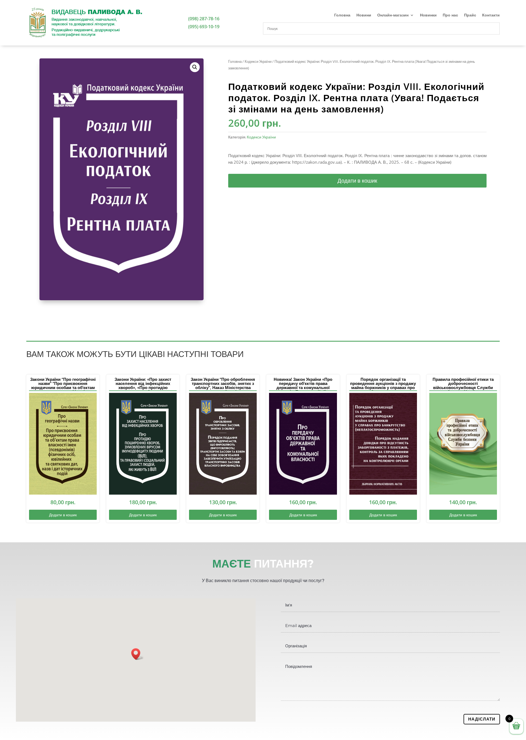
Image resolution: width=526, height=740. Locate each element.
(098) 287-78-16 (203, 19)
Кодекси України (258, 61)
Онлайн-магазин (392, 15)
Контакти (491, 15)
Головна (342, 15)
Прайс (470, 15)
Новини (363, 15)
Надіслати (481, 719)
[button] (195, 67)
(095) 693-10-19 (203, 27)
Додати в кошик (357, 180)
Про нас (450, 15)
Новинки (428, 15)
